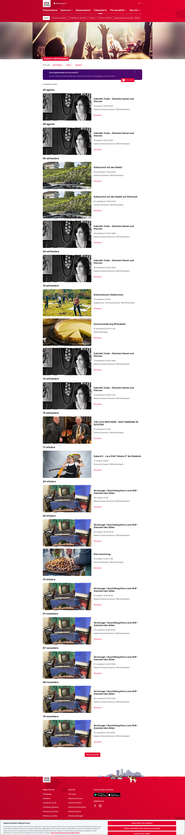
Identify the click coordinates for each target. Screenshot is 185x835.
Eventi (46, 18)
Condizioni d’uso (49, 803)
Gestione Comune (75, 798)
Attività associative (59, 18)
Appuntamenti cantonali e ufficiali (127, 18)
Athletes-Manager (75, 816)
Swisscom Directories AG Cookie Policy (65, 833)
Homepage (47, 794)
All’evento (98, 115)
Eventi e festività (105, 18)
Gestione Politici (74, 803)
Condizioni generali (50, 807)
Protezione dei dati (50, 812)
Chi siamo (72, 794)
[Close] (135, 71)
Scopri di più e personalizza (141, 823)
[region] (92, 827)
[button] (60, 3)
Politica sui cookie (50, 816)
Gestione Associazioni (77, 807)
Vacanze (92, 18)
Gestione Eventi (74, 812)
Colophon (46, 798)
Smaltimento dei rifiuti (78, 18)
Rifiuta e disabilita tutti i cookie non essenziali (142, 828)
